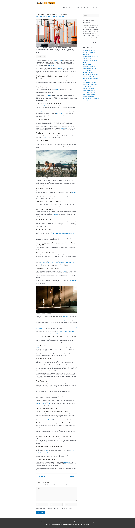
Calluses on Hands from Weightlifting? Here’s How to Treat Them (91, 78)
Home (59, 7)
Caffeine (38, 347)
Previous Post (41, 476)
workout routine (65, 389)
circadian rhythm (42, 105)
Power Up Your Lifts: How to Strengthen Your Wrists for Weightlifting (89, 52)
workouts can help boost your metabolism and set (54, 190)
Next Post (72, 476)
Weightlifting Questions (68, 7)
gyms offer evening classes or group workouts (63, 233)
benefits (44, 137)
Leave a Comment (40, 16)
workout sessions (51, 367)
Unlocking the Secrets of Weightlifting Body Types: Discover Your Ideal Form (91, 98)
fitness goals (52, 65)
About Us (89, 7)
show (43, 56)
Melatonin (38, 122)
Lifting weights (66, 462)
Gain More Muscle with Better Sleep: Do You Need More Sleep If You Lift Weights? (90, 84)
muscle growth (55, 214)
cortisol (56, 89)
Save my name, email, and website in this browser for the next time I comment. (55, 508)
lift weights (48, 95)
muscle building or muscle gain (43, 403)
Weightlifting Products (80, 7)
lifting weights (58, 60)
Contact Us (95, 7)
